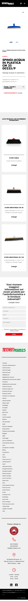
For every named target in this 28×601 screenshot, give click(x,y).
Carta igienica (5, 452)
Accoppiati (4, 407)
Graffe (3, 424)
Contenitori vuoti (6, 494)
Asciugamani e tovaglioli (8, 447)
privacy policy (14, 330)
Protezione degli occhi (7, 388)
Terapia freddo (5, 506)
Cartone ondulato (6, 417)
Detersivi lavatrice (6, 473)
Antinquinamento (6, 461)
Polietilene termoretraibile (8, 431)
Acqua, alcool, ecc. (6, 459)
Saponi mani (5, 480)
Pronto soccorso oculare (8, 504)
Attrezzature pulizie (7, 466)
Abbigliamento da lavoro (8, 377)
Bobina (4, 450)
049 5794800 (14, 544)
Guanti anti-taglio (6, 370)
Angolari (4, 410)
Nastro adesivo (6, 428)
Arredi (3, 464)
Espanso (4, 419)
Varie (3, 454)
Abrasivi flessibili (6, 400)
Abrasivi (4, 398)
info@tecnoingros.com (14, 548)
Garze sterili (5, 499)
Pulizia (4, 457)
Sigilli (3, 435)
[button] (24, 3)
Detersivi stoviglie (6, 475)
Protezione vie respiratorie (8, 396)
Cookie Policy (18, 592)
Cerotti (4, 492)
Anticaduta (5, 381)
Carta (3, 445)
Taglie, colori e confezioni (10, 87)
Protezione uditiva (6, 393)
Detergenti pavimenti (7, 468)
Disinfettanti (5, 497)
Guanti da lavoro (6, 367)
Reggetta (4, 433)
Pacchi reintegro (6, 501)
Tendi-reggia (5, 438)
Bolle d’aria (5, 412)
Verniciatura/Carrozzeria (8, 443)
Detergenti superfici (7, 471)
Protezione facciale (7, 386)
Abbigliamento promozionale (9, 384)
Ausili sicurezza (6, 489)
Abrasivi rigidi (5, 403)
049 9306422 (14, 546)
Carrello (4, 414)
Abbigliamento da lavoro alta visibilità (11, 379)
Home (3, 50)
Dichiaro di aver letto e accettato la (14, 330)
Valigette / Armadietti (7, 508)
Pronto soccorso (6, 487)
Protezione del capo (7, 391)
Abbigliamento (5, 374)
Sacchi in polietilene (7, 440)
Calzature (4, 363)
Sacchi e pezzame (6, 478)
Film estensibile (6, 421)
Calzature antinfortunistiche (9, 365)
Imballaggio (5, 405)
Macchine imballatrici (7, 426)
